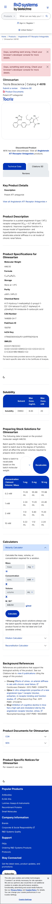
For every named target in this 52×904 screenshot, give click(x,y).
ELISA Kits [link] (6, 799)
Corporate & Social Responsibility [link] (17, 827)
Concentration (12, 576)
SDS (7, 743)
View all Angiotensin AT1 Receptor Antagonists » (25, 201)
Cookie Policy (31, 890)
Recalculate (41, 465)
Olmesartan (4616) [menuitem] (11, 39)
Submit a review (10, 88)
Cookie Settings (25, 899)
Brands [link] (5, 823)
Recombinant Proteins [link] (12, 807)
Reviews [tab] (26, 173)
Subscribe (9, 873)
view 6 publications (26, 673)
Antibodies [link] (7, 795)
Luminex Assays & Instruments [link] (15, 803)
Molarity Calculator (14, 547)
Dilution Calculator (13, 638)
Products (12, 36)
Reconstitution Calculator (16, 645)
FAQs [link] (4, 843)
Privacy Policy (16, 890)
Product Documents (14, 91)
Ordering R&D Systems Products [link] (16, 847)
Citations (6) (26, 88)
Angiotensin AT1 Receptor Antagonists (33, 36)
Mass (8, 563)
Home (3, 36)
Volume (9, 588)
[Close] (47, 51)
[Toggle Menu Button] (5, 7)
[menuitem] (3, 36)
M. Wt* (8, 601)
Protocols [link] (6, 852)
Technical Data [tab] (14, 166)
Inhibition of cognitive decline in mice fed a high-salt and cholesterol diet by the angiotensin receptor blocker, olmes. (26, 708)
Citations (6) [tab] (37, 166)
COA (7, 736)
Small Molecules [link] (9, 811)
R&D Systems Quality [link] (11, 831)
